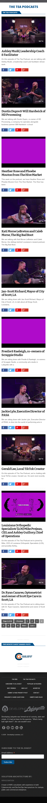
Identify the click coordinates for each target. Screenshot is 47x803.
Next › (24, 626)
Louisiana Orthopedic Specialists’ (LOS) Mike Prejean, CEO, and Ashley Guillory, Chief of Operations (22, 531)
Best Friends (11, 688)
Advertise (36, 688)
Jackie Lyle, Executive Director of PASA (23, 413)
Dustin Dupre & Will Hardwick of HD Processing (23, 113)
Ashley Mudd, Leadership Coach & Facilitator (23, 53)
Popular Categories (34, 683)
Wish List (24, 688)
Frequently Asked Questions (14, 697)
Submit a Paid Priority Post (18, 692)
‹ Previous (19, 621)
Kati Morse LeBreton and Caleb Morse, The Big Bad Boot (22, 233)
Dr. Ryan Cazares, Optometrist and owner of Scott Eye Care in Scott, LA (21, 596)
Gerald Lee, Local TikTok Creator (23, 469)
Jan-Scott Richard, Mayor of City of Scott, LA (23, 293)
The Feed (14, 679)
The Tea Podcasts (29, 679)
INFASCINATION (8, 781)
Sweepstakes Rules (36, 697)
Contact (36, 692)
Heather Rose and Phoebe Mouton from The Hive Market (22, 173)
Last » (32, 626)
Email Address (8, 752)
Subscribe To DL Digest (14, 683)
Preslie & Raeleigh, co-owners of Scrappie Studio (23, 353)
